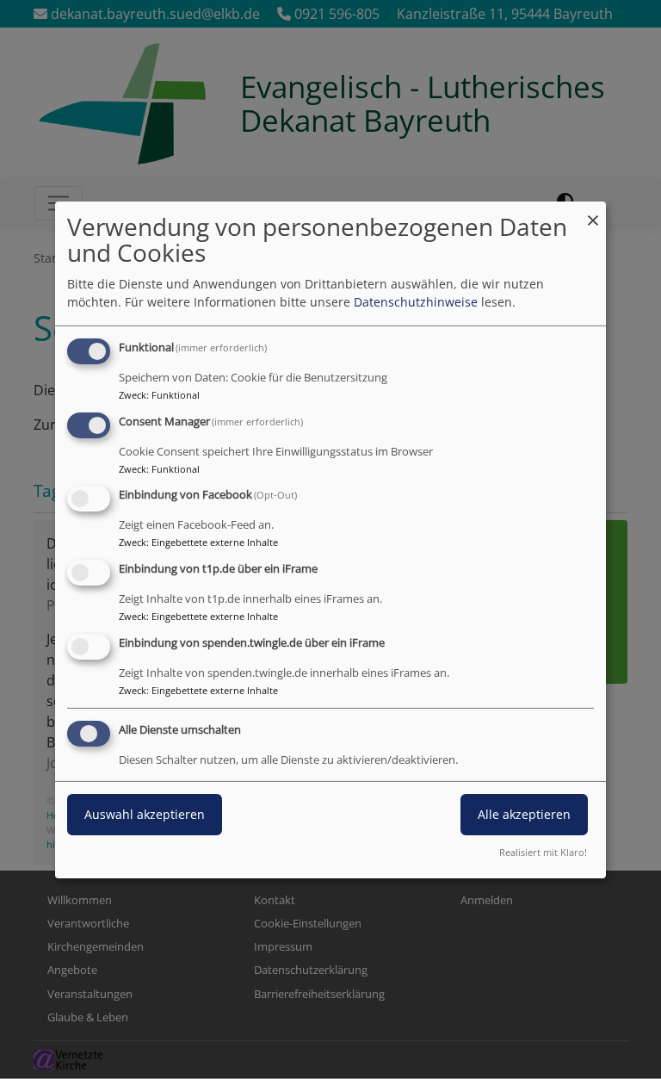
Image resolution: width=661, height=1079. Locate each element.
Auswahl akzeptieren (144, 814)
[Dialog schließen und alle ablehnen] (593, 211)
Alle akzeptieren (524, 814)
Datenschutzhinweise (416, 302)
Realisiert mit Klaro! (543, 852)
